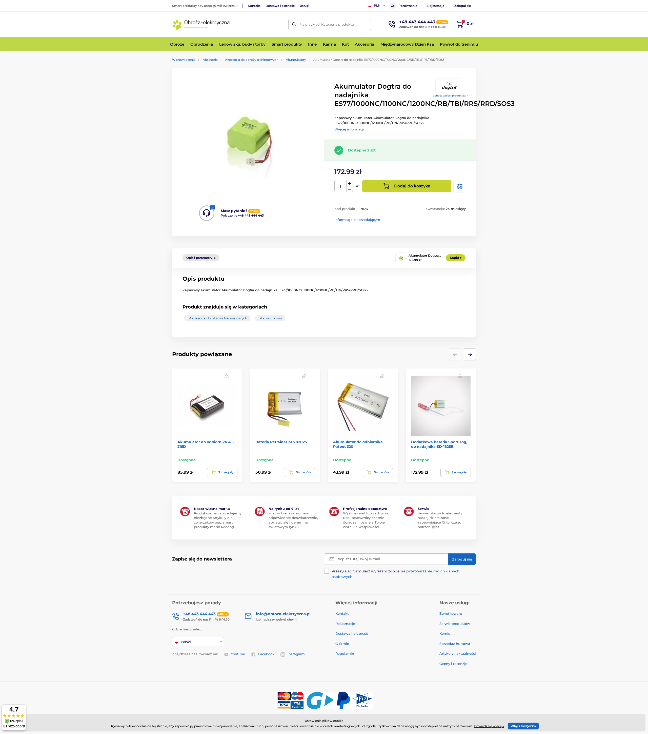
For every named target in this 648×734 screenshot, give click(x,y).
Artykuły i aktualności (457, 653)
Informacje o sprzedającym (357, 220)
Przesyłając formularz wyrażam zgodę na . (396, 574)
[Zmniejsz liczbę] (350, 189)
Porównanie (407, 6)
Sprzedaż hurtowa (454, 644)
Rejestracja (435, 6)
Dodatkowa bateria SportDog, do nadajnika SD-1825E (439, 444)
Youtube (238, 654)
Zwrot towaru (450, 613)
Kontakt (254, 6)
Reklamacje (345, 624)
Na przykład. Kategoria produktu (327, 24)
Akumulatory (296, 60)
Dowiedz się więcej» (489, 726)
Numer (341, 186)
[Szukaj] (294, 24)
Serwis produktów (454, 624)
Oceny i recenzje (453, 664)
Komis (444, 633)
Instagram (296, 654)
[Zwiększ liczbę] (350, 183)
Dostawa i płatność (280, 6)
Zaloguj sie (462, 6)
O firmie (342, 644)
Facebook (266, 654)
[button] (470, 354)
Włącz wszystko (523, 726)
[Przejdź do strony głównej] (201, 24)
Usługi (304, 6)
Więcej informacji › (350, 129)
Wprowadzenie (183, 60)
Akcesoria (210, 60)
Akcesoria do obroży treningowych (251, 60)
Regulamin (344, 653)
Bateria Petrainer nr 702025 (281, 442)
